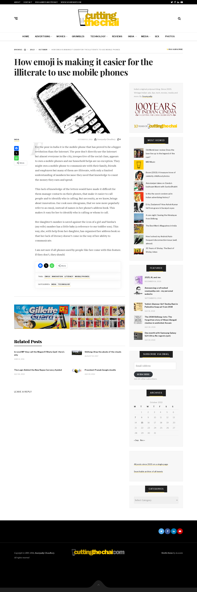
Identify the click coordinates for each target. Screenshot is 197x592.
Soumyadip (147, 96)
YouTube (182, 2)
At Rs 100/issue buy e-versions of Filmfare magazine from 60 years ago (97, 319)
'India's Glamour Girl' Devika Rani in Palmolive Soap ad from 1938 (161, 305)
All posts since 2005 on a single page (151, 464)
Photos (170, 36)
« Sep (136, 440)
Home (25, 36)
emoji (47, 276)
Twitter (172, 2)
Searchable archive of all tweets (148, 471)
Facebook (175, 2)
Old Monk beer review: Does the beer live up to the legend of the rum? (160, 153)
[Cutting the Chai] (98, 18)
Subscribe (143, 374)
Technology (98, 36)
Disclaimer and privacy (46, 2)
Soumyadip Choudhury (44, 552)
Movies (61, 36)
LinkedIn (178, 2)
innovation (57, 276)
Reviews (117, 36)
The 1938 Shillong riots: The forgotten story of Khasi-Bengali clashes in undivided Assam (161, 320)
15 (142, 422)
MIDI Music (150, 162)
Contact (28, 2)
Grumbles (78, 36)
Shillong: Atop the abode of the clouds (103, 352)
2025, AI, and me (153, 277)
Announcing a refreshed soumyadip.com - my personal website (159, 291)
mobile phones (82, 276)
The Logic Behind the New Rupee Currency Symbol (38, 370)
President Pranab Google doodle (100, 370)
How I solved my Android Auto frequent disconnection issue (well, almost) (161, 240)
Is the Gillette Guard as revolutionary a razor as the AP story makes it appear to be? (41, 318)
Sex (157, 36)
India (131, 36)
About (17, 2)
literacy (69, 276)
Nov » (142, 440)
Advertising (42, 36)
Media (144, 36)
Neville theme (167, 552)
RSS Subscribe (175, 49)
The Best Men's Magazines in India (161, 226)
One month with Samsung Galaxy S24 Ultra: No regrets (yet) (160, 334)
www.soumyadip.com (71, 2)
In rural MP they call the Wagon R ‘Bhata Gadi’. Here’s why (39, 353)
